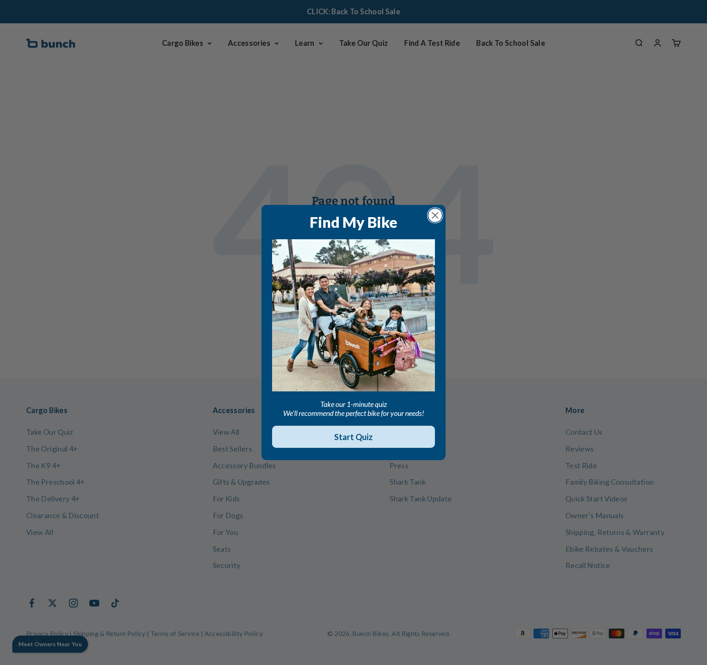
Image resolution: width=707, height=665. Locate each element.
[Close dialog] (435, 215)
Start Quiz (353, 437)
